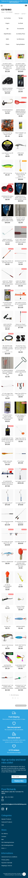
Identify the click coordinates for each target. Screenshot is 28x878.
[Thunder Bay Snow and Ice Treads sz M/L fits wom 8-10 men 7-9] (21, 338)
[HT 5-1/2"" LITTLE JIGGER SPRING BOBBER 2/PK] (21, 210)
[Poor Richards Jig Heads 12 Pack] (7, 125)
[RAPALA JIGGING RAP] (7, 554)
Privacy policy (5, 860)
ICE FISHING (9, 12)
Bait (2, 839)
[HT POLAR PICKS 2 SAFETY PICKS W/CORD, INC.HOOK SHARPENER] (7, 407)
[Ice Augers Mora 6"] (7, 495)
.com (24, 804)
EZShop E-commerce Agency (16, 875)
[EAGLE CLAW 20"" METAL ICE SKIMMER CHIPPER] (7, 232)
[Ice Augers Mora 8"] (21, 495)
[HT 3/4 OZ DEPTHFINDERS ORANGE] (7, 577)
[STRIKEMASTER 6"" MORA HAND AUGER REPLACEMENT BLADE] (7, 210)
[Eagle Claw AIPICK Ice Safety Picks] (21, 386)
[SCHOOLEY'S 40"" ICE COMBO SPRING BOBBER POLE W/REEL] (7, 678)
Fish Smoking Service (7, 845)
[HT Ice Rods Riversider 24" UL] (7, 514)
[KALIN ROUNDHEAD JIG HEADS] (7, 102)
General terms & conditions (9, 857)
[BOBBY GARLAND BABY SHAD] (7, 454)
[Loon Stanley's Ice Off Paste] (7, 145)
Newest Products (6, 819)
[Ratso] (21, 577)
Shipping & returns (6, 865)
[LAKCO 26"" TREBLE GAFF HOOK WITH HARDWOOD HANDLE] (7, 274)
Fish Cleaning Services (7, 842)
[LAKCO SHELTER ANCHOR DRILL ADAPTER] (7, 317)
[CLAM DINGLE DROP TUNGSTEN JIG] (21, 658)
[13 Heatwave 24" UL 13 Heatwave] (21, 514)
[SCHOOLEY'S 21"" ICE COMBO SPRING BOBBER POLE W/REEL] (21, 678)
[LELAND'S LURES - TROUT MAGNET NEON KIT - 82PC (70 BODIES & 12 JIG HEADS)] (7, 56)
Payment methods (6, 863)
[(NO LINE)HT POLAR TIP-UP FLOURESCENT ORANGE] (21, 295)
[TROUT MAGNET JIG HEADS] (21, 125)
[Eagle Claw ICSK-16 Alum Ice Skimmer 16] (21, 431)
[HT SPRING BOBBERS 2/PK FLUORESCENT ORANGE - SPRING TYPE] (7, 363)
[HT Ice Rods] (21, 454)
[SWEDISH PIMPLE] (21, 619)
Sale (2, 825)
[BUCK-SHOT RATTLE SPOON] (21, 638)
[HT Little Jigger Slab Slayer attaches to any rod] (7, 386)
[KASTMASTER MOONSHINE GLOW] (7, 658)
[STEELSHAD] (21, 145)
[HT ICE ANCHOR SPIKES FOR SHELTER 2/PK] (21, 363)
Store (2, 12)
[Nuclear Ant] (7, 619)
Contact (3, 836)
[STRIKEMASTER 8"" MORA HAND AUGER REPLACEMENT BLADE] (21, 189)
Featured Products (6, 822)
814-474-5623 (9, 797)
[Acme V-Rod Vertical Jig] (7, 638)
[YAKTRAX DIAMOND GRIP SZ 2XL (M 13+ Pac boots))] (7, 81)
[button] (24, 874)
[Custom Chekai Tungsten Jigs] (21, 599)
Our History (4, 833)
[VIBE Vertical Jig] (7, 166)
